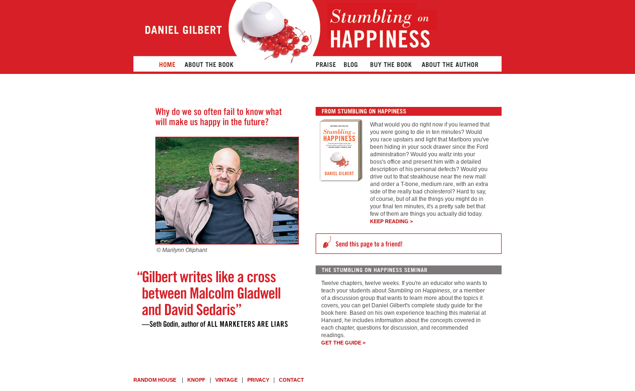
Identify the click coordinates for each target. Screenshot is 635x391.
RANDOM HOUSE (154, 380)
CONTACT (291, 380)
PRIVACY (258, 380)
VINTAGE (226, 380)
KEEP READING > (391, 221)
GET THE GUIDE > (343, 342)
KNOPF (196, 380)
